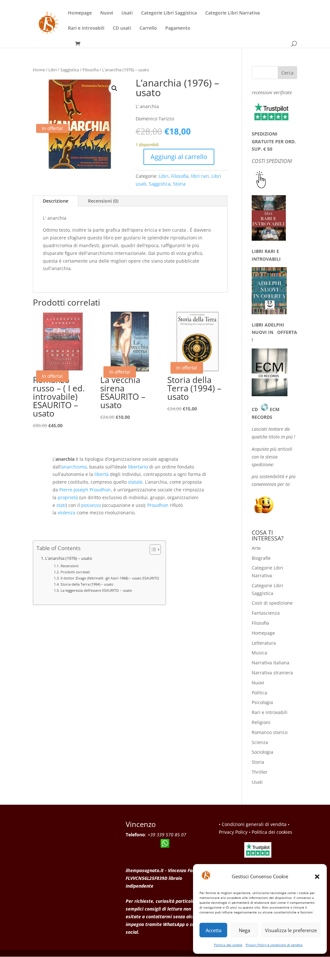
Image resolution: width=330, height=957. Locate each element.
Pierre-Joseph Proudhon (85, 490)
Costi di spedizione (272, 603)
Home (39, 70)
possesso (91, 505)
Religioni (261, 722)
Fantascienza (266, 613)
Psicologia (262, 702)
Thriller (259, 772)
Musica (259, 653)
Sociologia (262, 752)
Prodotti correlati (75, 571)
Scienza (260, 742)
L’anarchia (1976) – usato (68, 558)
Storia (179, 184)
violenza (66, 512)
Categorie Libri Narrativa (232, 13)
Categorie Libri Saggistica (169, 13)
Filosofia (90, 70)
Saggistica (69, 70)
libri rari (200, 176)
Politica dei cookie (228, 944)
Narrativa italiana (270, 663)
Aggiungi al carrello (178, 156)
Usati (127, 13)
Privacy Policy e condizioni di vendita (274, 944)
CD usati (122, 28)
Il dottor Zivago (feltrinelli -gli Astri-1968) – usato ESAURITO (110, 578)
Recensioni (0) (103, 201)
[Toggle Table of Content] (152, 549)
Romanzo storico (269, 732)
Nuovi (106, 13)
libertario (138, 467)
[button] (317, 876)
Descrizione (55, 201)
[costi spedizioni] (261, 187)
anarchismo (74, 467)
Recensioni (69, 565)
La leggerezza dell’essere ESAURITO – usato (96, 590)
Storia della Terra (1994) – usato (87, 584)
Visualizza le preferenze (291, 930)
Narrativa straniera (272, 673)
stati (61, 505)
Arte (256, 548)
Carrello (148, 28)
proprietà (68, 497)
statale (135, 482)
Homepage (80, 13)
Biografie (261, 558)
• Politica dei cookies (270, 832)
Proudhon (158, 505)
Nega (244, 930)
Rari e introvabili (86, 28)
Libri (52, 70)
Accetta (213, 930)
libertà (101, 474)
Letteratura (264, 643)
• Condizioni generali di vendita (252, 824)
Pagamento (177, 28)
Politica (259, 693)
